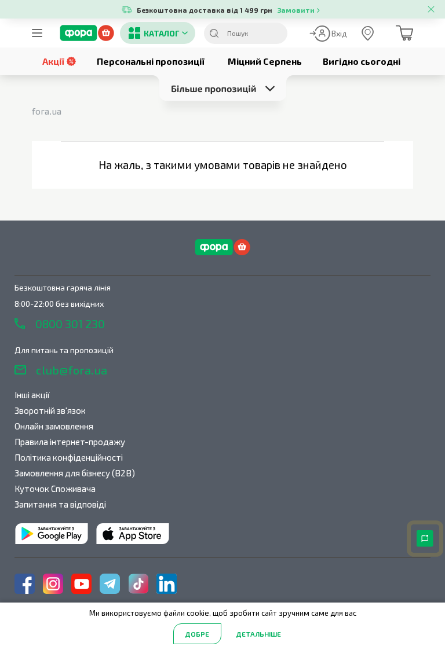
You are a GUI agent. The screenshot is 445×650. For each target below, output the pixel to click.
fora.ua (46, 110)
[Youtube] (81, 584)
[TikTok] (138, 584)
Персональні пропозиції (151, 61)
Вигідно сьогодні (361, 61)
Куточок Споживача (55, 488)
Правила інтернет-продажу (69, 441)
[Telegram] (110, 584)
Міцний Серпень (265, 61)
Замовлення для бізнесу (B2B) (74, 473)
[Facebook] (24, 584)
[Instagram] (53, 584)
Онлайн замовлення (53, 426)
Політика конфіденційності (68, 457)
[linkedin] (166, 584)
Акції (53, 61)
